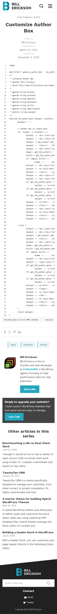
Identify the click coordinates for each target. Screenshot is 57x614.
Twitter (30, 602)
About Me (30, 389)
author (37, 17)
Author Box (28, 345)
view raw (49, 320)
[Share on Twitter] (9, 332)
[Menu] (50, 6)
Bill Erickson (16, 6)
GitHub (35, 320)
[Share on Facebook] (4, 332)
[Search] (41, 6)
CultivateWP (30, 369)
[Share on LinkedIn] (19, 332)
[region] (28, 190)
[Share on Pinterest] (14, 332)
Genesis (43, 345)
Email (30, 597)
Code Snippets (24, 17)
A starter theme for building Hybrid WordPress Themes (26, 500)
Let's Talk (14, 416)
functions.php (10, 320)
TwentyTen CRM (13, 472)
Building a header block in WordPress (27, 532)
